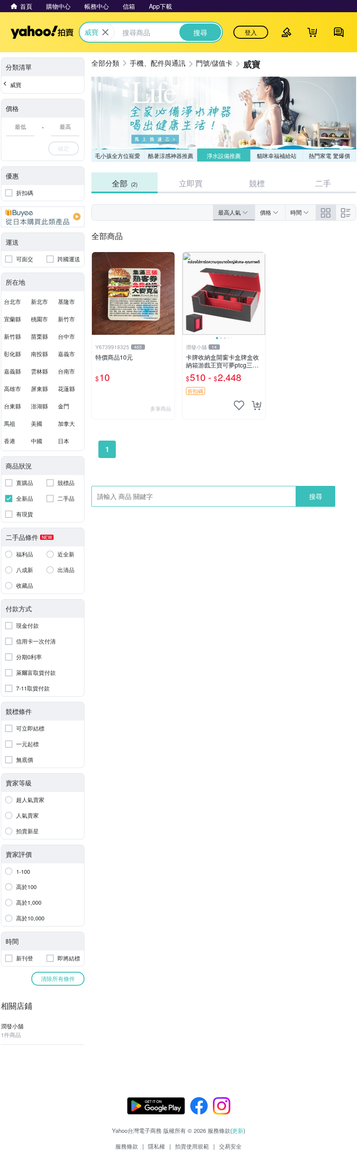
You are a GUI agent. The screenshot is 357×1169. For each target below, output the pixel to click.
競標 (257, 183)
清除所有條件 (58, 978)
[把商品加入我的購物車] (256, 405)
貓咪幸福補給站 (276, 156)
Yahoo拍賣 (42, 32)
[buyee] (42, 216)
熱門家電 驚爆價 (329, 156)
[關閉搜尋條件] (105, 32)
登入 (251, 32)
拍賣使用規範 (192, 1146)
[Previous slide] (188, 293)
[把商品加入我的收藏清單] (239, 405)
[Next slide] (259, 293)
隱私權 (156, 1146)
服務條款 (126, 1146)
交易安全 (230, 1146)
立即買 (190, 183)
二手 (323, 183)
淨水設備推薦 (224, 156)
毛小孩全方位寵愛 (117, 156)
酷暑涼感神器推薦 (170, 156)
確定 (63, 148)
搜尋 (315, 496)
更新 (237, 1130)
